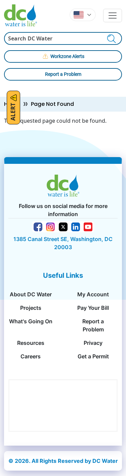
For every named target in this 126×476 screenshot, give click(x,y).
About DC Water (31, 294)
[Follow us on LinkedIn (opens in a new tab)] (75, 226)
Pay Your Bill (93, 307)
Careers (30, 356)
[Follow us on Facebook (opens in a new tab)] (38, 226)
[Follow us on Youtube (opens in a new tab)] (88, 226)
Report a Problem (63, 74)
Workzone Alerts (67, 56)
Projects (30, 307)
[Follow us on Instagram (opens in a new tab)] (50, 226)
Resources (30, 342)
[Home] (23, 15)
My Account (93, 294)
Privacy (93, 342)
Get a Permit (93, 356)
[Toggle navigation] (112, 15)
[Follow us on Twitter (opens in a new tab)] (63, 226)
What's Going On (30, 321)
